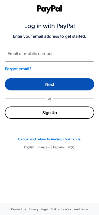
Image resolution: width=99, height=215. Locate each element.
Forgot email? (18, 68)
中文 (71, 147)
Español (58, 147)
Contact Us (18, 209)
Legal (44, 209)
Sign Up (49, 112)
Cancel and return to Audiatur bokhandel (49, 139)
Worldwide (81, 209)
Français (44, 147)
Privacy (33, 209)
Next (49, 84)
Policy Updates (61, 209)
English (29, 147)
